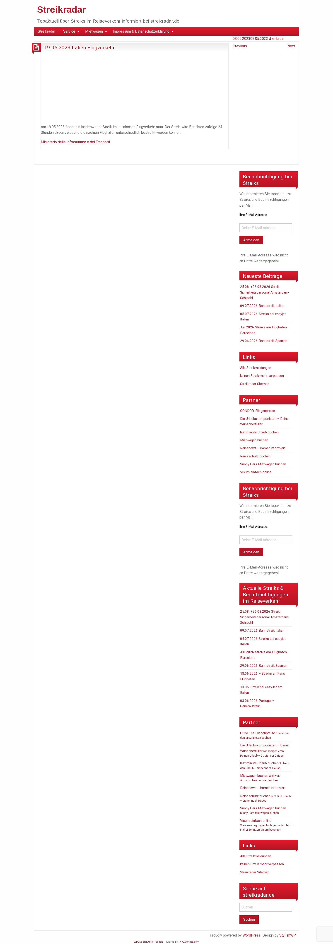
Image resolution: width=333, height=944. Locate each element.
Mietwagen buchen (254, 440)
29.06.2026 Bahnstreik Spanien (263, 341)
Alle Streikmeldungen (255, 368)
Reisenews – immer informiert (262, 448)
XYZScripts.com (189, 941)
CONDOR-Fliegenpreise (257, 411)
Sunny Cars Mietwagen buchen (263, 464)
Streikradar (61, 9)
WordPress (252, 935)
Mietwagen (94, 31)
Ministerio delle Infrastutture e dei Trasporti (75, 142)
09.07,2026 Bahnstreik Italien (262, 306)
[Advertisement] (134, 87)
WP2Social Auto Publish (148, 941)
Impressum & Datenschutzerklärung (141, 31)
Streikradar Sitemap (254, 384)
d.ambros (276, 38)
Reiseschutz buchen (255, 456)
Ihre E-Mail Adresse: (253, 215)
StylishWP (287, 935)
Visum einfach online (255, 472)
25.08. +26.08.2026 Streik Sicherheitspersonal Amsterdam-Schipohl (265, 292)
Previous (240, 46)
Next (291, 46)
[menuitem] (46, 31)
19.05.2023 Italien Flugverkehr (79, 47)
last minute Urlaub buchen (259, 432)
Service (69, 31)
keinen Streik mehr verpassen (262, 376)
